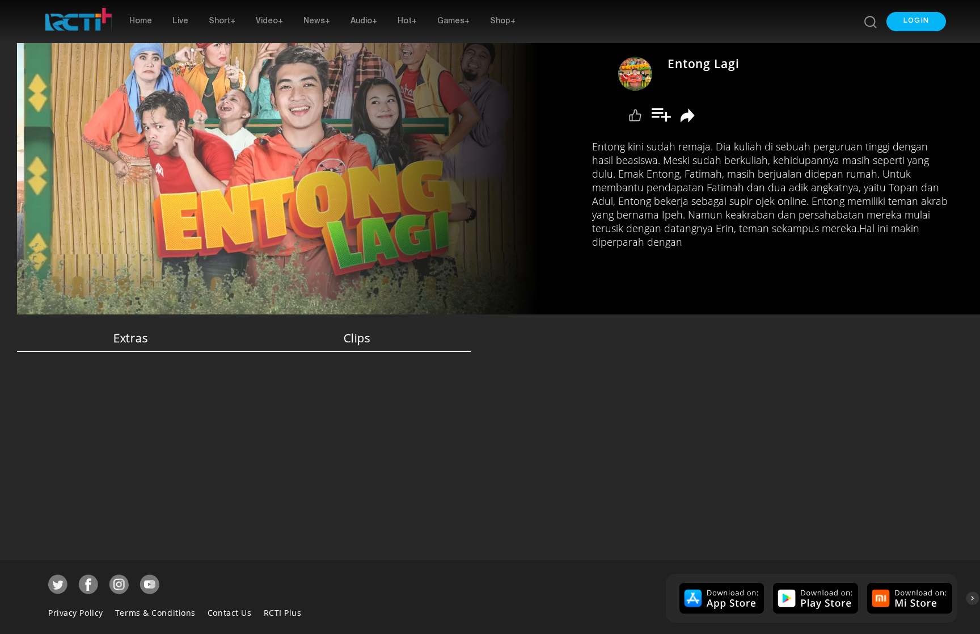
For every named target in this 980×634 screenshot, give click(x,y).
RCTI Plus (283, 612)
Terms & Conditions (155, 612)
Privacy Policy (75, 612)
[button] (916, 21)
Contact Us (230, 612)
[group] (720, 598)
